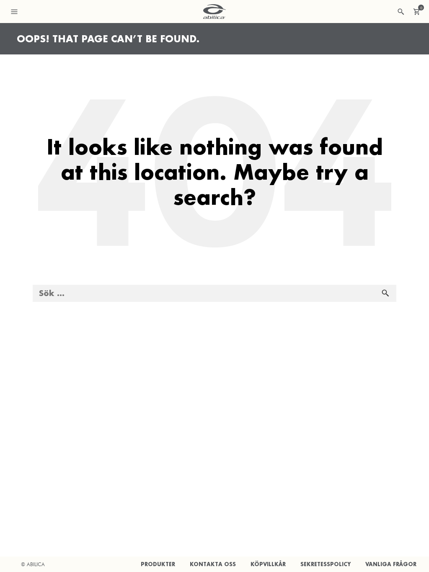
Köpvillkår (268, 564)
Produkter (158, 564)
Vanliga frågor (390, 564)
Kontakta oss (213, 564)
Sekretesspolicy (325, 564)
